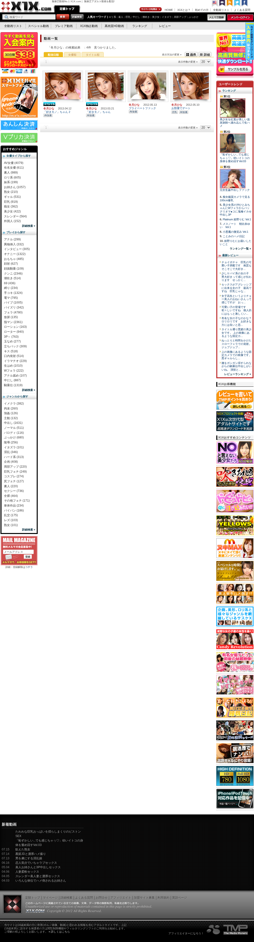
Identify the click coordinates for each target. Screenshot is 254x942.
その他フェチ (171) (17, 500)
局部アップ (180, 17)
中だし (136, 17)
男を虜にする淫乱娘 (28, 858)
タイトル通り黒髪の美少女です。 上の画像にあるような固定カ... (237, 332)
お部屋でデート (180, 108)
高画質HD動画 (114, 26)
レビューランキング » (237, 374)
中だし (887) (12, 380)
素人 (120, 17)
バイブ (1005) (13, 302)
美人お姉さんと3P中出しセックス (38, 867)
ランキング (139, 26)
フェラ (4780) (13, 312)
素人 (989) (11, 172)
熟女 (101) (11, 525)
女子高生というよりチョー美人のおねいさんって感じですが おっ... (237, 299)
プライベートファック (142, 108)
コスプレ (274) (14, 476)
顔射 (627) (11, 263)
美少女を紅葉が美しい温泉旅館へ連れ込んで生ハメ (235, 122)
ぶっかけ (193, 17)
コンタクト (222, 3)
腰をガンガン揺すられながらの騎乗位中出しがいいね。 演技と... (237, 366)
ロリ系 (112, 17)
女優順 (72, 54)
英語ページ (179, 897)
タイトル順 (92, 54)
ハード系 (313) (14, 457)
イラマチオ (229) (15, 361)
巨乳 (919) (11, 202)
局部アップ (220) (15, 466)
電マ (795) (11, 298)
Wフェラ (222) (14, 370)
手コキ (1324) (13, 293)
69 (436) (9, 283)
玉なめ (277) (12, 341)
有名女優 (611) (14, 167)
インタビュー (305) (17, 249)
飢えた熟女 (22, 849)
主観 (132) (11, 418)
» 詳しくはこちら (59, 931)
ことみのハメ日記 (234, 236)
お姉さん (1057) (15, 187)
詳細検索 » (28, 225)
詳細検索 (66, 897)
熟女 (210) (11, 192)
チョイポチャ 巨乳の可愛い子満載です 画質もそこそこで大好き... (237, 265)
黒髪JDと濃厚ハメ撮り (30, 854)
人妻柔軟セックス (27, 871)
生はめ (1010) (13, 365)
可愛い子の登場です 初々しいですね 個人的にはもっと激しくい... (237, 310)
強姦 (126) (11, 413)
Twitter (237, 3)
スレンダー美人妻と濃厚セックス (37, 876)
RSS (230, 3)
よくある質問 (242, 9)
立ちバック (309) (15, 346)
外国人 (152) (12, 221)
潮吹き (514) (12, 278)
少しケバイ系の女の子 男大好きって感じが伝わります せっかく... (237, 276)
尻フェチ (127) (14, 481)
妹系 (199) (11, 182)
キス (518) (11, 351)
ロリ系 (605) (12, 177)
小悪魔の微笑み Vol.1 (235, 231)
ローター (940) (14, 331)
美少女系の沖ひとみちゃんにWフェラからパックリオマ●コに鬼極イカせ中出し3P (236, 209)
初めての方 (202, 9)
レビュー (165, 26)
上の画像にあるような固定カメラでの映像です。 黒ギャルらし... (237, 355)
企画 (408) (11, 461)
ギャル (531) (12, 197)
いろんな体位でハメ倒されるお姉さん (40, 880)
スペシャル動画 (38, 26)
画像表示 (191, 54)
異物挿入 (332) (14, 244)
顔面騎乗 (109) (14, 268)
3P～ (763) (11, 336)
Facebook (245, 3)
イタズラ (167, 17)
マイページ (150, 9)
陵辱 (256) (11, 442)
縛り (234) (11, 288)
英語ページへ (215, 3)
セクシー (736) (14, 491)
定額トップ (67, 8)
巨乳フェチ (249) (15, 471)
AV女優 (48, 115)
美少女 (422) (12, 211)
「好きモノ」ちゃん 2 (56, 111)
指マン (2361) (13, 322)
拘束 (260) (11, 408)
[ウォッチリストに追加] (54, 97)
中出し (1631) (13, 423)
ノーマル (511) (14, 428)
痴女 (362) (11, 206)
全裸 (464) (11, 496)
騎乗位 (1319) (13, 385)
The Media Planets (227, 930)
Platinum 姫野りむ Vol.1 (237, 219)
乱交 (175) (11, 515)
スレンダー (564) (15, 216)
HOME (169, 9)
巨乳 (128, 17)
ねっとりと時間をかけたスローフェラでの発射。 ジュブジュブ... (237, 344)
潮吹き (146, 17)
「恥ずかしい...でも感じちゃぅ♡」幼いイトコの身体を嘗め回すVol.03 (235, 158)
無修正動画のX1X (26, 6)
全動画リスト (221, 9)
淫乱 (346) (11, 452)
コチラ (29, 567)
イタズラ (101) (14, 447)
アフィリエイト (120, 897)
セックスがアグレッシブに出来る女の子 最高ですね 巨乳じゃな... (237, 288)
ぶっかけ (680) (14, 437)
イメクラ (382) (14, 403)
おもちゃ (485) (14, 259)
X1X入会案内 (19, 53)
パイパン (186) (14, 510)
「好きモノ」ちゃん (98, 111)
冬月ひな (48, 108)
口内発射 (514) (14, 356)
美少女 (155, 17)
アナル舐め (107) (15, 375)
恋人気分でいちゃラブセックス (36, 863)
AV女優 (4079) (13, 163)
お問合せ (102, 897)
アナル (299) (12, 239)
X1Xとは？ (183, 9)
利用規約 (163, 897)
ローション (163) (15, 327)
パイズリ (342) (14, 307)
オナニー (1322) (15, 254)
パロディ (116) (14, 432)
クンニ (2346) (13, 273)
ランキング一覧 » (240, 248)
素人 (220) (11, 486)
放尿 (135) (11, 317)
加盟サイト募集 (144, 897)
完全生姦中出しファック (235, 189)
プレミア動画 (64, 26)
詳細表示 (204, 54)
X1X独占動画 (89, 26)
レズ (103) (11, 520)
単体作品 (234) (14, 505)
